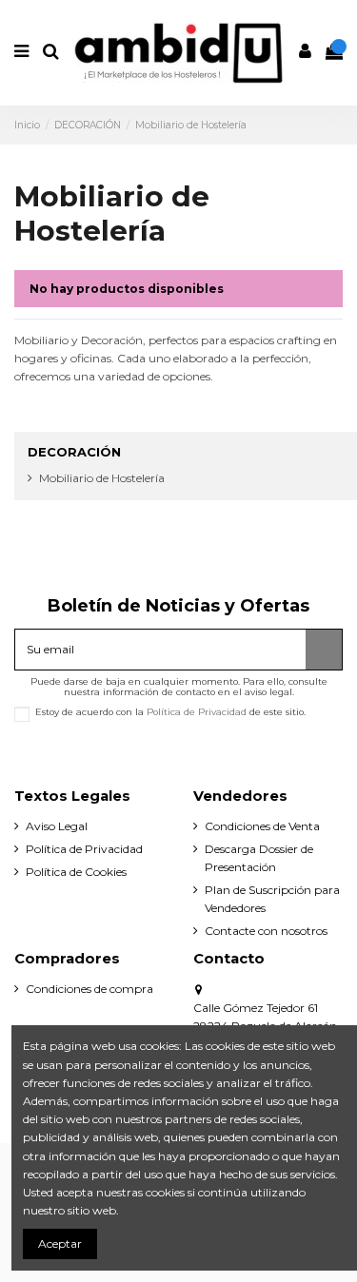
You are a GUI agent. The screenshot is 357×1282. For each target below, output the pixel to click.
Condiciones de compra (89, 988)
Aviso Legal (57, 826)
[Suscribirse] (324, 650)
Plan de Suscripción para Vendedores (272, 899)
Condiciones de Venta (262, 826)
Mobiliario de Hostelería (102, 478)
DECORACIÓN (74, 451)
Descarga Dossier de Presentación (259, 858)
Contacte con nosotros (266, 930)
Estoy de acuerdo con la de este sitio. (170, 712)
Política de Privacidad (197, 712)
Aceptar (60, 1243)
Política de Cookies (76, 871)
